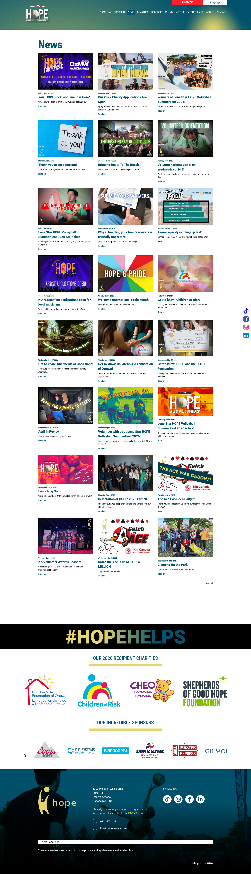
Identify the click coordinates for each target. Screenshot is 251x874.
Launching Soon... (51, 491)
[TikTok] (246, 310)
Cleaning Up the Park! (173, 565)
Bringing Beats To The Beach (118, 165)
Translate (63, 846)
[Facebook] (246, 319)
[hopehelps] (37, 14)
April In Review (49, 431)
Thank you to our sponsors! (57, 165)
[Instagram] (246, 327)
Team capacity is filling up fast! (180, 232)
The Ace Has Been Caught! (177, 499)
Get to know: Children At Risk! (179, 300)
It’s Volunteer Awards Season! (59, 562)
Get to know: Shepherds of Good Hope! (65, 364)
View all (209, 582)
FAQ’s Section (136, 813)
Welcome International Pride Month (123, 300)
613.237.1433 (108, 821)
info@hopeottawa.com (113, 828)
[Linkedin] (246, 335)
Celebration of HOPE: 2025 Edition (122, 499)
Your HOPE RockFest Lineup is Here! (64, 97)
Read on (42, 106)
